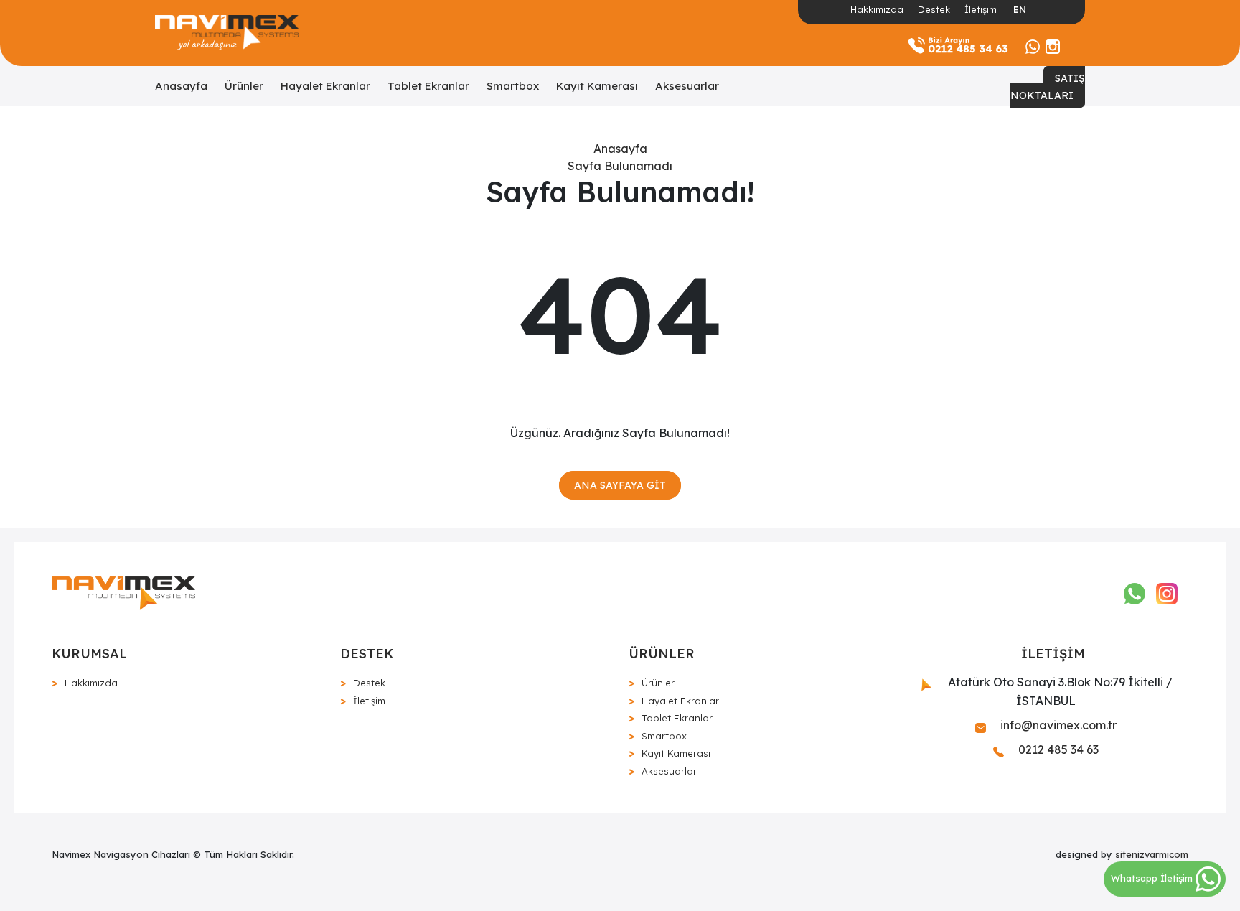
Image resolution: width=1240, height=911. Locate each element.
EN (1019, 9)
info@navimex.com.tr (1057, 725)
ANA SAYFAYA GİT (620, 485)
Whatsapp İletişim (1153, 878)
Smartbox (513, 86)
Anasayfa (181, 86)
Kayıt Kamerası (597, 86)
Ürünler (244, 86)
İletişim (980, 9)
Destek (934, 9)
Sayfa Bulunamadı (620, 166)
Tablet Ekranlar (428, 86)
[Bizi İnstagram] (1053, 45)
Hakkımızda (876, 9)
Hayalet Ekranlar (325, 86)
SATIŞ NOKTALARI (1047, 87)
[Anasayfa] (227, 33)
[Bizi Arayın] (958, 45)
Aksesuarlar (687, 86)
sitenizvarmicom (1151, 854)
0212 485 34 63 (1057, 749)
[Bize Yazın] (1032, 45)
